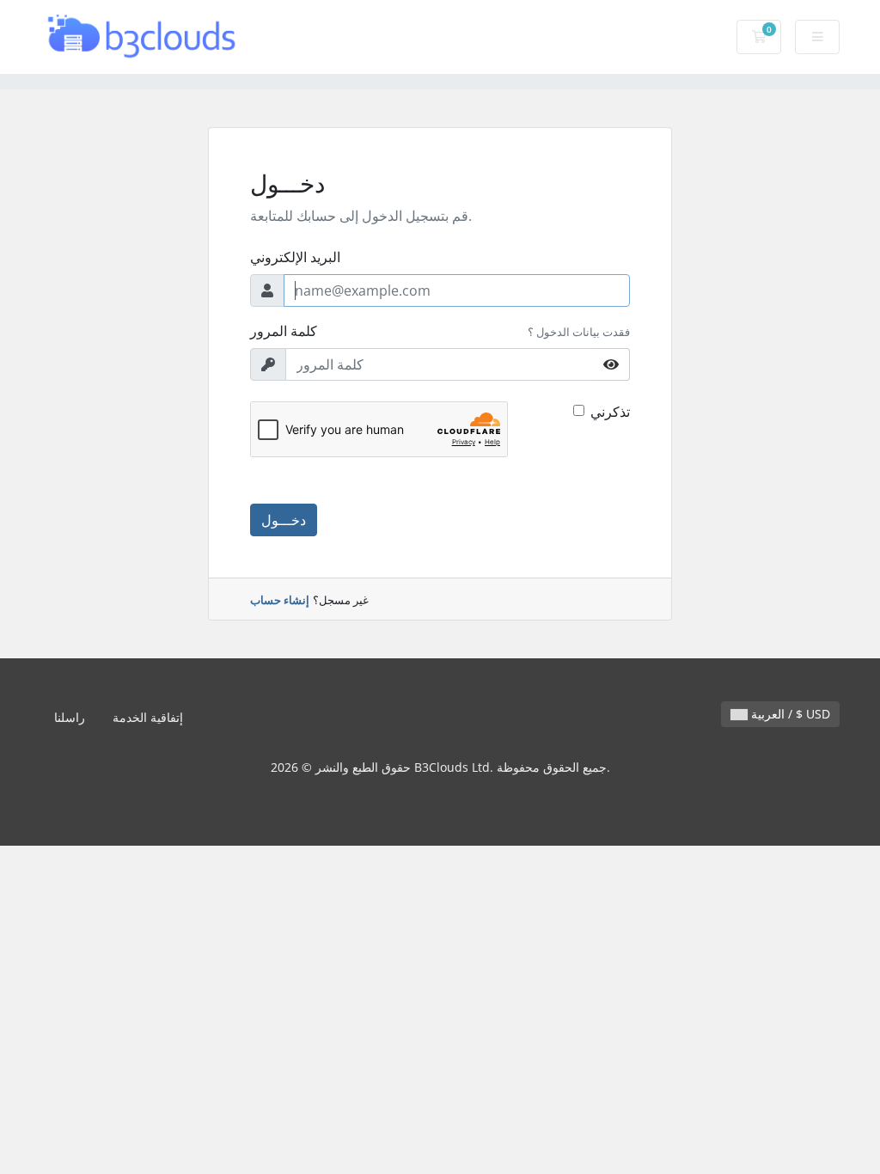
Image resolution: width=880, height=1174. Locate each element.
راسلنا (69, 717)
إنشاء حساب (279, 600)
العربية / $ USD (789, 714)
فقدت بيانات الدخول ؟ (579, 331)
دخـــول (283, 520)
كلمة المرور (283, 330)
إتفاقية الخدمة (148, 717)
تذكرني (610, 411)
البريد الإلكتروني (295, 257)
